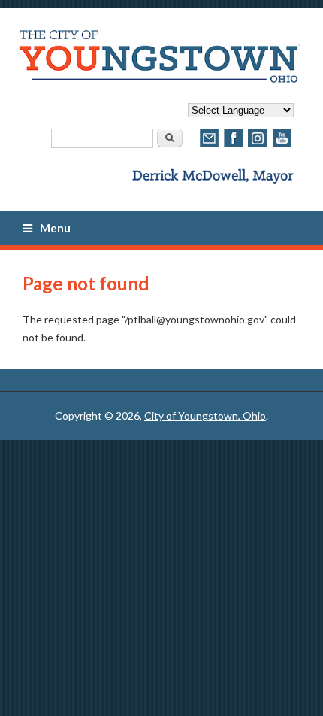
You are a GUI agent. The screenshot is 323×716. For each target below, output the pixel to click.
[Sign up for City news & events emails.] (210, 145)
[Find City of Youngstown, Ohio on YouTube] (282, 145)
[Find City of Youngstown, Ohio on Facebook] (234, 145)
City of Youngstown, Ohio (205, 415)
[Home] (155, 78)
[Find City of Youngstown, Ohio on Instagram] (258, 145)
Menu (55, 228)
